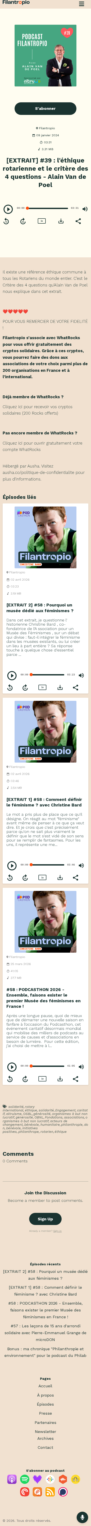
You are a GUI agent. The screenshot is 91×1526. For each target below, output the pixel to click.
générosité (42, 1114)
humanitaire (50, 1125)
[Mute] (85, 209)
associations (74, 1117)
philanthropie (72, 1125)
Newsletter (45, 1431)
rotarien (46, 1132)
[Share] (78, 220)
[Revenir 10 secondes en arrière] (6, 221)
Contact (45, 1447)
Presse (45, 1413)
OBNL (39, 1117)
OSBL (27, 1114)
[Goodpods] (75, 1482)
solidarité (16, 1107)
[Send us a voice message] (82, 1517)
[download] (61, 221)
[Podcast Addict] (37, 1495)
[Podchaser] (63, 1495)
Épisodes (45, 1404)
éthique (31, 1110)
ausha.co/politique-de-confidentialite (38, 472)
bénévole (31, 1125)
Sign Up (45, 1219)
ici (20, 406)
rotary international (19, 1108)
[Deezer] (37, 1482)
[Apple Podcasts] (12, 1482)
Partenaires (45, 1422)
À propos (45, 1395)
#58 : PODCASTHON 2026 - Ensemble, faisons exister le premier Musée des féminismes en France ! (45, 1310)
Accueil (45, 1386)
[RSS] (50, 1495)
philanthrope (28, 1132)
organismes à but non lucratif (45, 1119)
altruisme (14, 1114)
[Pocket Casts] (24, 1495)
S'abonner (45, 108)
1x (42, 221)
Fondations (54, 1117)
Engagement (65, 1110)
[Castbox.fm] (63, 1482)
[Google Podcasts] (50, 1482)
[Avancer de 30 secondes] (23, 221)
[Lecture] (8, 209)
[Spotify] (24, 1482)
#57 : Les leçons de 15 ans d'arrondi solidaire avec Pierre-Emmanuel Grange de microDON (45, 1333)
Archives (45, 1438)
